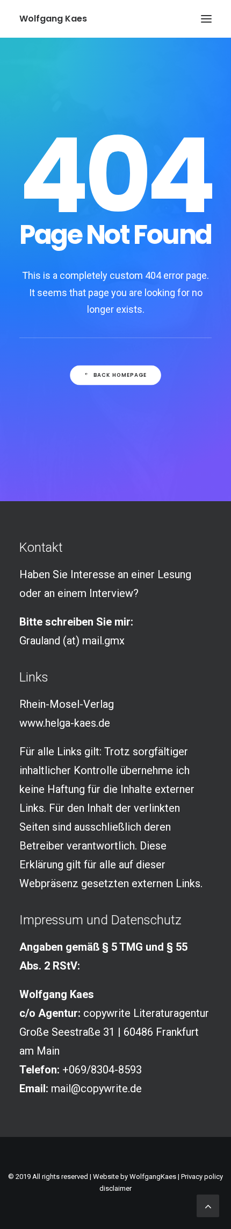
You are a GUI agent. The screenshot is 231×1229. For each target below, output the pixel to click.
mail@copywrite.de (96, 1088)
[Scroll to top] (208, 1204)
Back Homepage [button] (120, 375)
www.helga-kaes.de (64, 723)
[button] (206, 19)
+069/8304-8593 (102, 1069)
